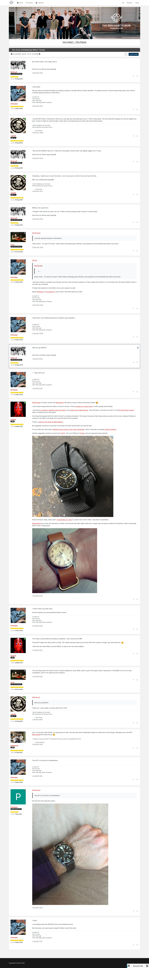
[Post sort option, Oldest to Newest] (126, 54)
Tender (82, 433)
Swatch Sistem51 (110, 429)
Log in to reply (134, 54)
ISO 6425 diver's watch (126, 410)
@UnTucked (36, 402)
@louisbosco (59, 402)
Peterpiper (14, 807)
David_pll (14, 72)
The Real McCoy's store (64, 520)
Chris (12, 245)
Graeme (13, 419)
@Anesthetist (36, 523)
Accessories (17, 54)
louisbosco (14, 745)
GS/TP (63, 433)
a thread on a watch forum (84, 406)
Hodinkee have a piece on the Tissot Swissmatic (69, 429)
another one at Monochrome (78, 410)
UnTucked (14, 104)
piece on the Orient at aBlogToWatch (51, 422)
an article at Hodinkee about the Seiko (53, 410)
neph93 (13, 136)
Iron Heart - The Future (74, 42)
